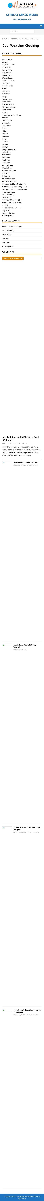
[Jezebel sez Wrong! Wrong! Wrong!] (7, 733)
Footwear (6, 136)
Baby (4, 128)
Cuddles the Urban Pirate (11, 202)
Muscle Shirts (7, 168)
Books (4, 112)
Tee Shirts (6, 163)
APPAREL (6, 123)
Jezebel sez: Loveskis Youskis (25, 462)
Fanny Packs (7, 70)
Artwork (5, 62)
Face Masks (6, 102)
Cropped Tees (7, 165)
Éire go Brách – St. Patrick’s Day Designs (26, 828)
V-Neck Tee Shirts (9, 171)
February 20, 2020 (20, 832)
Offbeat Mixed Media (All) (12, 226)
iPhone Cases (7, 78)
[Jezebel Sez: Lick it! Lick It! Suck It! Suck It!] (22, 345)
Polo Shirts (6, 152)
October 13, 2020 (20, 465)
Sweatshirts (6, 155)
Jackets (5, 144)
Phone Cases (7, 75)
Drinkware (6, 91)
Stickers (5, 118)
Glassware (6, 94)
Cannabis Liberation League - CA (14, 186)
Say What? (6, 210)
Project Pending (8, 194)
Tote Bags (6, 83)
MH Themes (22, 1199)
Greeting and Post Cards (11, 115)
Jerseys (5, 147)
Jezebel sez (6, 205)
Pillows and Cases (9, 107)
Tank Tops (6, 160)
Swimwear (6, 157)
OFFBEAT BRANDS (9, 181)
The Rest (5, 238)
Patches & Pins (8, 104)
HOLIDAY (6, 173)
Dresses (5, 133)
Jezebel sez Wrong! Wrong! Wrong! (24, 646)
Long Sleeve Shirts (9, 149)
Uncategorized (7, 216)
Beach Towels (7, 86)
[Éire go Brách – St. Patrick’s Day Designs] (7, 915)
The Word (6, 242)
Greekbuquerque (8, 192)
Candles (5, 88)
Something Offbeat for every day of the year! (27, 1011)
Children (5, 131)
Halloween (6, 176)
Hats (4, 139)
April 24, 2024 (8, 443)
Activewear (6, 125)
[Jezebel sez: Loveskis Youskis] (7, 550)
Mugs (4, 96)
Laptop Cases (7, 72)
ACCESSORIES (7, 59)
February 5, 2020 (20, 1015)
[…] (29, 455)
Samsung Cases (8, 80)
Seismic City (6, 197)
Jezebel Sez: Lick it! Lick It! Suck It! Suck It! (20, 438)
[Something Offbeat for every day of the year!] (7, 1098)
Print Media (6, 110)
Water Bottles (7, 99)
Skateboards (7, 120)
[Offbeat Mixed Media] (22, 9)
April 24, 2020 (19, 650)
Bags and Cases (8, 64)
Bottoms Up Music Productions (14, 184)
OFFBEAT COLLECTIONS (11, 200)
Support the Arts (8, 213)
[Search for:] (22, 31)
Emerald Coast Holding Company (14, 189)
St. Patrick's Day (8, 179)
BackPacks (6, 67)
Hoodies (5, 141)
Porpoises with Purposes (11, 208)
